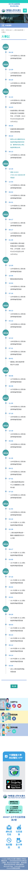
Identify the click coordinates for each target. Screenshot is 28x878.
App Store (14, 786)
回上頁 (14, 686)
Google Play (14, 782)
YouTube (19, 706)
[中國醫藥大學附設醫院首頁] (13, 10)
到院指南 (14, 719)
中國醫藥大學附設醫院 (14, 796)
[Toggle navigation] (25, 10)
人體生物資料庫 (18, 30)
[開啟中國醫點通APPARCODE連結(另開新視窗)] (14, 771)
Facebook (9, 706)
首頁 (2, 30)
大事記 (3, 32)
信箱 (14, 731)
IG (14, 706)
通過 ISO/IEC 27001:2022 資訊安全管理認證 (17, 174)
